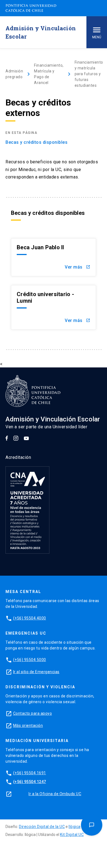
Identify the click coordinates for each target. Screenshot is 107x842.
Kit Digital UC (72, 834)
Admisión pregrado (14, 74)
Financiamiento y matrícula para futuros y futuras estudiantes (89, 74)
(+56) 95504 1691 (29, 773)
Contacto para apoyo (32, 713)
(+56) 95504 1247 (29, 781)
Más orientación (28, 725)
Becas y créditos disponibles (36, 142)
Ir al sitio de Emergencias (36, 672)
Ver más (77, 267)
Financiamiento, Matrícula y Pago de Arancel (49, 74)
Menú (96, 37)
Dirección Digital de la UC (42, 826)
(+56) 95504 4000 (29, 618)
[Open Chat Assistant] (91, 824)
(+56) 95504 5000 (29, 659)
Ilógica (75, 826)
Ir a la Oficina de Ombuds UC (55, 794)
